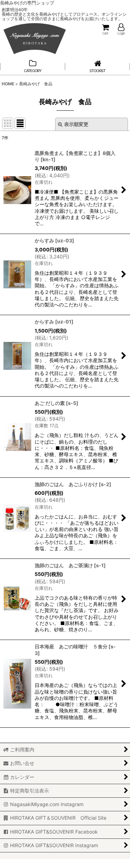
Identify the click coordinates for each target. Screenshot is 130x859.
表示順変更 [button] (76, 124)
